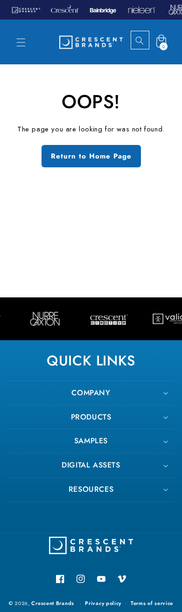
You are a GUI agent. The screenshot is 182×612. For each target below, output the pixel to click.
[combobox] (148, 40)
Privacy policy (103, 603)
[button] (21, 42)
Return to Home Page (91, 156)
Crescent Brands (52, 603)
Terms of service (152, 603)
